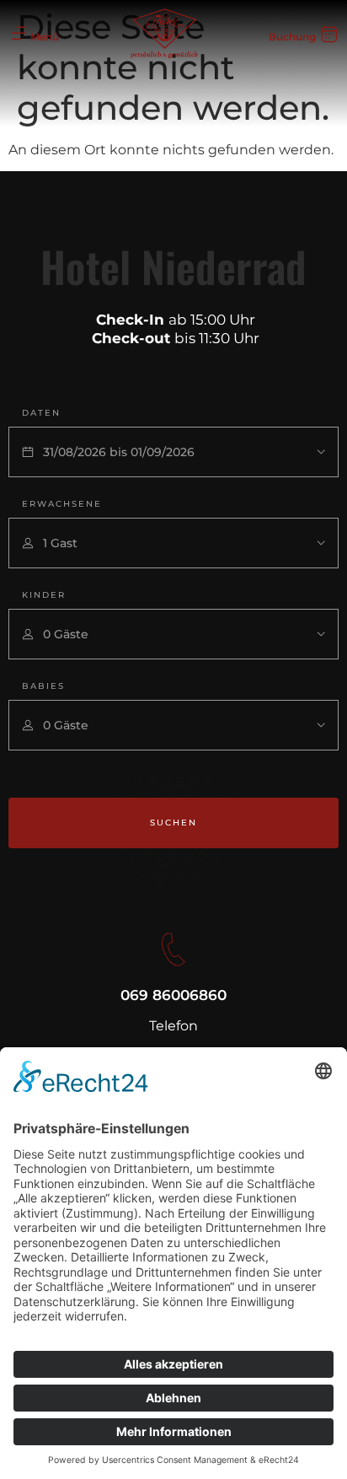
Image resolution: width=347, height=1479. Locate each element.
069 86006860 (173, 995)
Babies (43, 685)
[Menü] (18, 34)
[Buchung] (329, 33)
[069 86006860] (173, 949)
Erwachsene (62, 503)
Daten (41, 412)
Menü (44, 36)
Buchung (292, 36)
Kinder (44, 594)
